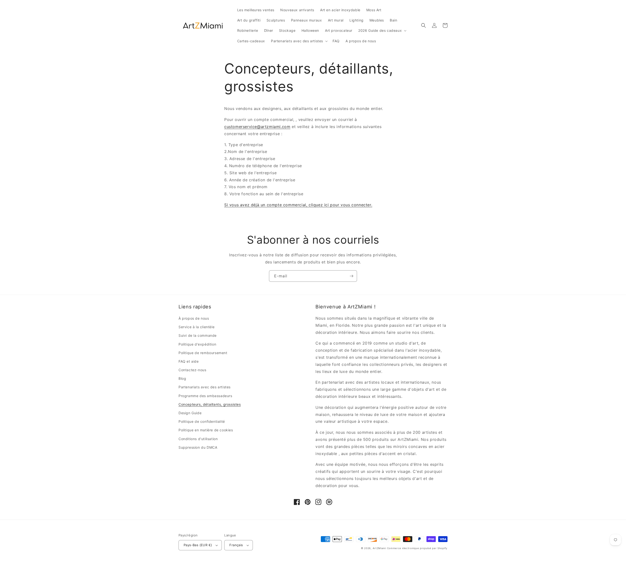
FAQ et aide (189, 361)
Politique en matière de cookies (206, 430)
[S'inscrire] (351, 276)
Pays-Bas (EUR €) (198, 545)
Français (236, 545)
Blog (182, 378)
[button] (381, 30)
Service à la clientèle (196, 327)
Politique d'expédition (197, 344)
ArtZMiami (379, 548)
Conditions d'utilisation (198, 439)
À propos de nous (194, 318)
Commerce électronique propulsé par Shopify (417, 548)
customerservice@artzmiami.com (257, 126)
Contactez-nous (192, 370)
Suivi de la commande (198, 335)
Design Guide (190, 413)
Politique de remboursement (203, 353)
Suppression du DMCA (198, 447)
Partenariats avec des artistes (205, 387)
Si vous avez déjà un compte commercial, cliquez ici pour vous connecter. (298, 204)
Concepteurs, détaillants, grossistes (210, 404)
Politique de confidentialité (202, 421)
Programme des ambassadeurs (205, 396)
